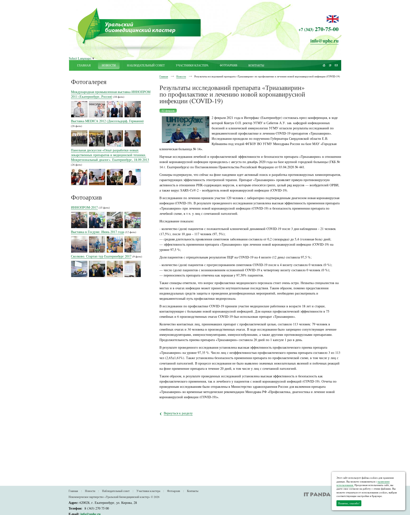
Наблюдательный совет (116, 491)
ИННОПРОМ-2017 (84, 207)
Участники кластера (148, 491)
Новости (181, 76)
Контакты (192, 491)
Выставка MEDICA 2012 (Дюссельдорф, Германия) (107, 121)
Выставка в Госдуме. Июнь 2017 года (97, 231)
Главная (163, 76)
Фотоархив (173, 491)
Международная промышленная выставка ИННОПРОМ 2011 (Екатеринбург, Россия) (110, 94)
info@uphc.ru (324, 40)
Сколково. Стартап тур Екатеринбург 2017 (101, 256)
